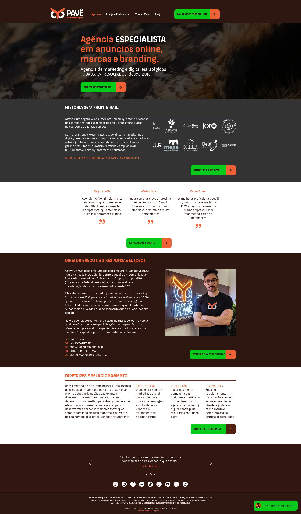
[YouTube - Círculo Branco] (167, 484)
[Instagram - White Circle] (124, 484)
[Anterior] (90, 463)
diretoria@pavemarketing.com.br (148, 498)
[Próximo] (211, 463)
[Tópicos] (185, 484)
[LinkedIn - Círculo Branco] (141, 484)
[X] (176, 484)
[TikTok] (150, 484)
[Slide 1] (146, 474)
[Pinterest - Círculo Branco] (159, 484)
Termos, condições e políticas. (150, 511)
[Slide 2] (150, 474)
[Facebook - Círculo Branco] (133, 484)
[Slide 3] (154, 474)
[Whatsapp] (115, 484)
